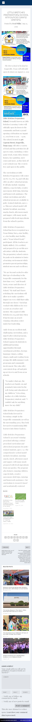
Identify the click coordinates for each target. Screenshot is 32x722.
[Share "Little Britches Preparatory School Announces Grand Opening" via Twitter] (8, 537)
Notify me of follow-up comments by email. (12, 697)
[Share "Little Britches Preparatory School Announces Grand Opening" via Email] (14, 540)
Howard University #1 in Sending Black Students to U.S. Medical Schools (13, 656)
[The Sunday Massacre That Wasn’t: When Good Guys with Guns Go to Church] (16, 600)
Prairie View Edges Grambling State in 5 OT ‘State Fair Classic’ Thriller (8, 519)
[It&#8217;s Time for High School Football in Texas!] (20, 496)
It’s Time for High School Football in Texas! (20, 501)
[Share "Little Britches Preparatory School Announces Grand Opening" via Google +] (11, 537)
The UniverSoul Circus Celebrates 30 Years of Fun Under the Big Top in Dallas (15, 633)
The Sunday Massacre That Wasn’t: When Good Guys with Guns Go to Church (14, 610)
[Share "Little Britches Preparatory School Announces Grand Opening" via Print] (17, 540)
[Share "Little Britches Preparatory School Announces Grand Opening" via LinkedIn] (20, 537)
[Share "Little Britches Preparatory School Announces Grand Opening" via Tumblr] (14, 537)
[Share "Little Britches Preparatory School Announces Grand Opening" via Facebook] (5, 537)
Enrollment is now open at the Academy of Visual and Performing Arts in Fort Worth (8, 503)
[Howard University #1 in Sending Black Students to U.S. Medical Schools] (16, 645)
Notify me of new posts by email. (16, 701)
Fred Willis (16, 23)
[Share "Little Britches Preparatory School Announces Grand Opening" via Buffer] (23, 537)
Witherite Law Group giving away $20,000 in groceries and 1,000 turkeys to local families (15, 588)
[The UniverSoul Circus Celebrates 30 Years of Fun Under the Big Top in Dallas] (16, 623)
